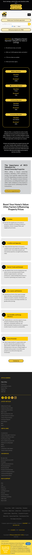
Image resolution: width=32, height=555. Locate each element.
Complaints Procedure (23, 513)
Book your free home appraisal (16, 20)
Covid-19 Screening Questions (7, 471)
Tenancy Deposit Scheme (6, 417)
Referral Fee (5, 516)
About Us (3, 487)
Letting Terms (18, 510)
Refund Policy (14, 513)
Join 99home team (5, 490)
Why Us (2, 446)
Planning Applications (5, 465)
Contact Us (3, 489)
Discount (3, 492)
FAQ (2, 483)
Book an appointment (13, 191)
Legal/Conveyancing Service (7, 463)
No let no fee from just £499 (7, 460)
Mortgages (3, 462)
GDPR (13, 508)
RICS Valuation (16, 71)
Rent (19, 26)
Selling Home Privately (6, 406)
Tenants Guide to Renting (6, 450)
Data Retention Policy (24, 516)
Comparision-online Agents (7, 448)
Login (14, 8)
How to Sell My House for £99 (7, 440)
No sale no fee (4, 458)
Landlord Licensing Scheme (7, 409)
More (2, 425)
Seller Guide (3, 498)
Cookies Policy (18, 508)
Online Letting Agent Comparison (8, 435)
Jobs (2, 485)
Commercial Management (6, 473)
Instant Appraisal (17, 114)
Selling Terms (11, 510)
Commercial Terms (26, 510)
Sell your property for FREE (16, 29)
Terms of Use (5, 510)
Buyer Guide (3, 500)
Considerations (4, 433)
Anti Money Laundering (6, 496)
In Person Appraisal (16, 85)
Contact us (16, 360)
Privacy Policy (8, 508)
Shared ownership (5, 467)
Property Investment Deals (7, 469)
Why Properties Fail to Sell (7, 413)
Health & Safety (7, 513)
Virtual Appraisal (16, 100)
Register (18, 8)
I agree (28, 543)
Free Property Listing (5, 438)
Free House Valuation (5, 419)
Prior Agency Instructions (16, 518)
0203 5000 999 (17, 5)
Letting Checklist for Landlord (7, 415)
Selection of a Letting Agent (7, 442)
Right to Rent (4, 411)
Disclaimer (25, 508)
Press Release (4, 421)
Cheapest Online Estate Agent (7, 437)
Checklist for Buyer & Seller (7, 408)
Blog (2, 423)
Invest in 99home (5, 494)
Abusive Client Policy (13, 516)
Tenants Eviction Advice (6, 475)
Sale (14, 26)
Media (2, 444)
